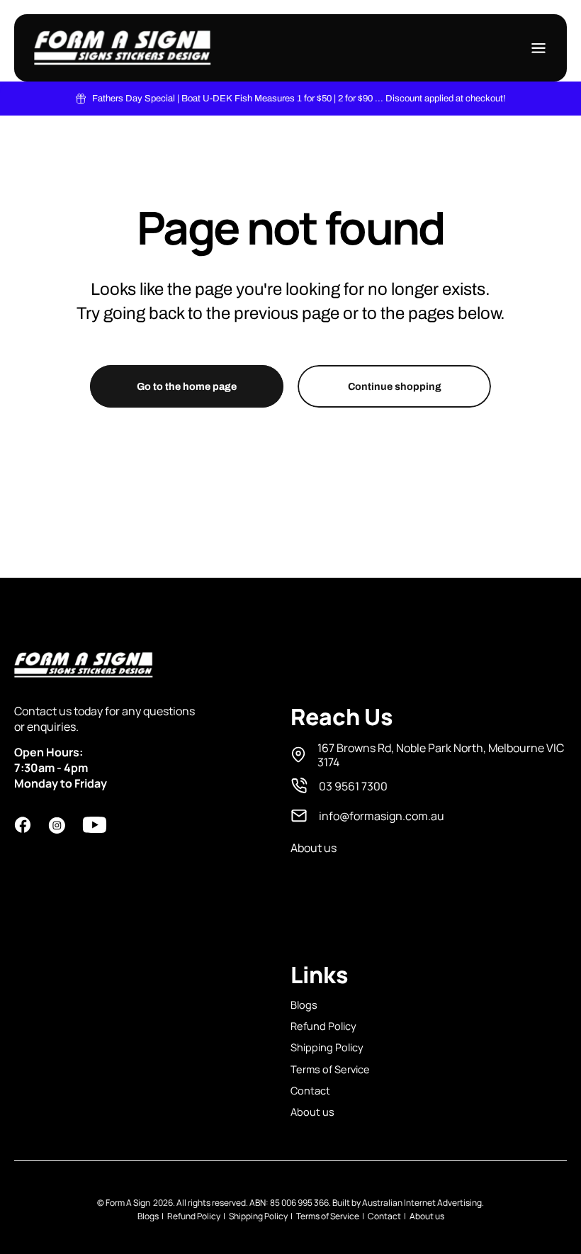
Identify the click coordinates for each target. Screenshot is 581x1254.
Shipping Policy (326, 1047)
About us (312, 1111)
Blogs (303, 1004)
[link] (428, 755)
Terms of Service (330, 1069)
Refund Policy (323, 1025)
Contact (310, 1090)
